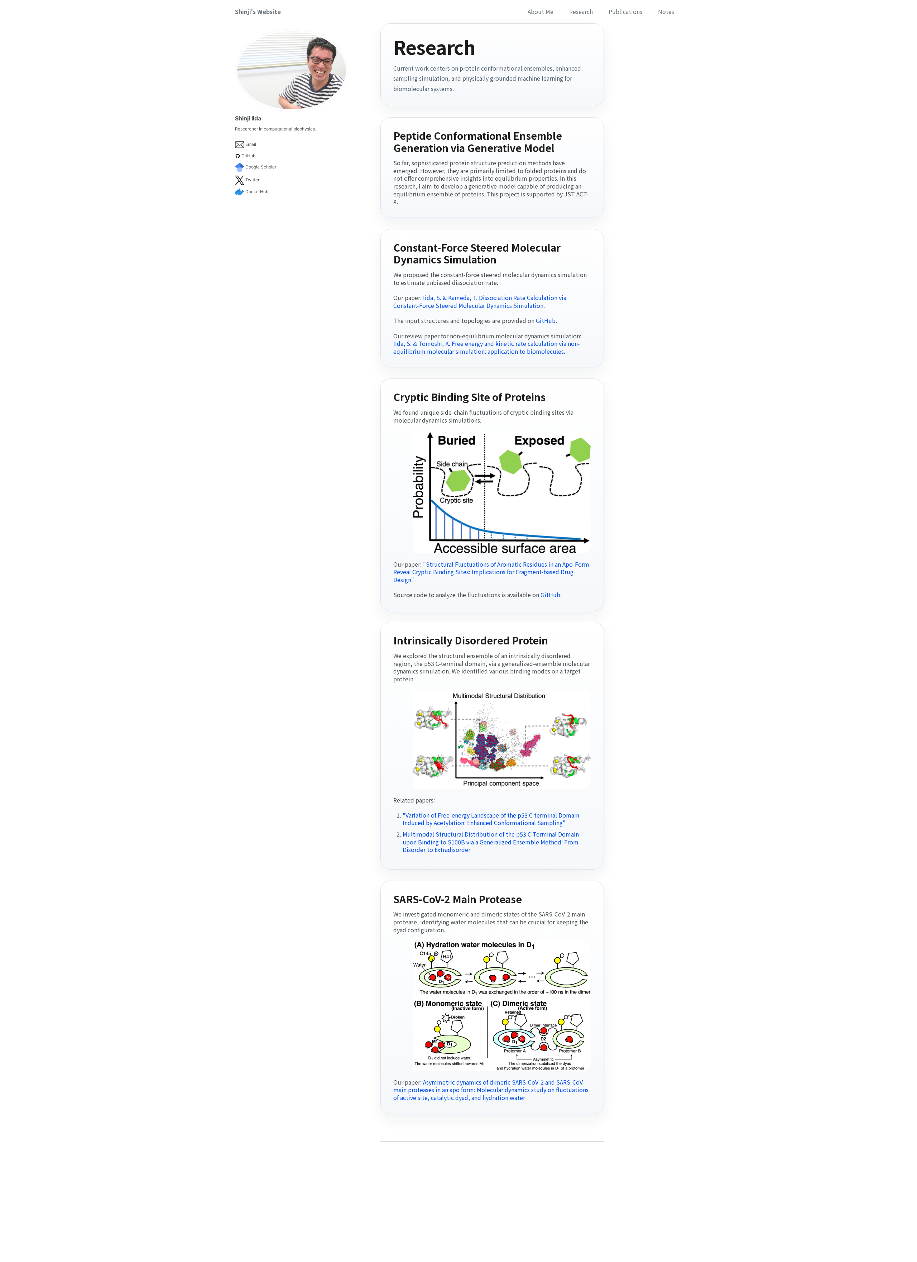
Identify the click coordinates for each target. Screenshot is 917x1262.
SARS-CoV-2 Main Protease (457, 898)
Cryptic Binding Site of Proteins (469, 396)
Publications (625, 11)
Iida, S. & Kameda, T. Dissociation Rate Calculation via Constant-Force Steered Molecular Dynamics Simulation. (479, 301)
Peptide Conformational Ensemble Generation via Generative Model (477, 141)
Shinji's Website (258, 11)
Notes (666, 11)
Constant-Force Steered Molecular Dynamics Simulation (477, 253)
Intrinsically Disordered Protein (470, 640)
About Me (540, 11)
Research (581, 11)
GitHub (546, 320)
